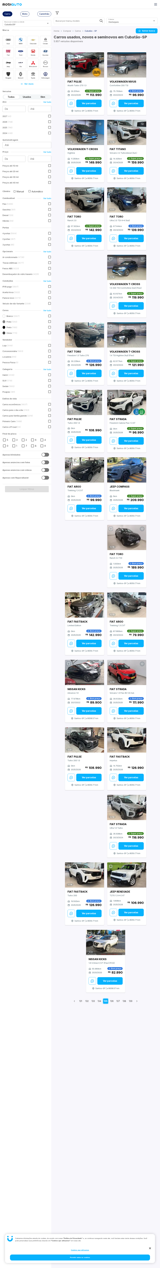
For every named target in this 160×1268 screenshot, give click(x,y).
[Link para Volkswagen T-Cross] (84, 132)
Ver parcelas (89, 103)
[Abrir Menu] (156, 4)
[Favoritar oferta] (100, 56)
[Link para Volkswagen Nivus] (126, 65)
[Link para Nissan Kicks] (84, 672)
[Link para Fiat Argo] (84, 470)
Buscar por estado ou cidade (14, 22)
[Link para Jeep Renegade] (126, 875)
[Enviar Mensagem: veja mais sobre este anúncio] (71, 103)
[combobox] (23, 24)
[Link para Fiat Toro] (84, 200)
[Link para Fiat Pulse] (84, 65)
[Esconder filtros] (57, 13)
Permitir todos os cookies (80, 1257)
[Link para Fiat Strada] (126, 402)
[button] (7, 13)
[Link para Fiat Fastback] (84, 605)
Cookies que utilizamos (80, 1250)
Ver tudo (47, 102)
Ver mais (29, 84)
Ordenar (111, 19)
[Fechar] (150, 1248)
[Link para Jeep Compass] (126, 470)
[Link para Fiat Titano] (126, 132)
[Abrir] (48, 23)
